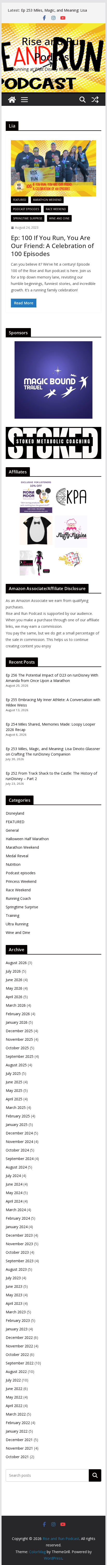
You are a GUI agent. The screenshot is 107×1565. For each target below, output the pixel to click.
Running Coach (18, 898)
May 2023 (14, 1294)
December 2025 (19, 1030)
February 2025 (18, 1116)
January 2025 (17, 1124)
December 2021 (19, 1439)
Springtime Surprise (27, 218)
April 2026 (14, 996)
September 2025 (20, 1056)
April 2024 (14, 1201)
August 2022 (16, 1371)
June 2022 (14, 1388)
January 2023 (17, 1328)
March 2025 (16, 1107)
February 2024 (18, 1218)
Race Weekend (56, 209)
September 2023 (20, 1260)
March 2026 (16, 1005)
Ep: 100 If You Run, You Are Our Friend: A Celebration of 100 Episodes (52, 245)
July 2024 (13, 1175)
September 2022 (20, 1363)
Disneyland (15, 813)
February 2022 (18, 1422)
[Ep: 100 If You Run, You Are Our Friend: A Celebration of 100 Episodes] (53, 168)
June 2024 (14, 1184)
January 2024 (17, 1226)
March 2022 (16, 1414)
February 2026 (18, 1013)
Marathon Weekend (47, 200)
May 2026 (14, 988)
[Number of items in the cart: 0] (53, 81)
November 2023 (19, 1243)
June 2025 (14, 1081)
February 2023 (18, 1320)
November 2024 (19, 1141)
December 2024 (19, 1133)
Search (95, 1475)
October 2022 (17, 1354)
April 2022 (14, 1405)
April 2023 (14, 1303)
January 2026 (17, 1022)
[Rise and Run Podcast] (12, 99)
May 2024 (14, 1192)
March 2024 (16, 1209)
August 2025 (16, 1064)
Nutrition (13, 864)
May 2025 (14, 1090)
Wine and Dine (59, 218)
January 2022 (17, 1431)
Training (12, 915)
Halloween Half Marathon (27, 838)
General (12, 830)
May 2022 (14, 1397)
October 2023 (17, 1252)
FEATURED (19, 200)
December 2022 (19, 1337)
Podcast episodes (26, 209)
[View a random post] (95, 99)
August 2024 (16, 1167)
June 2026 (14, 979)
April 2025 (14, 1099)
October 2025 (17, 1047)
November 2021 (19, 1448)
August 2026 (16, 962)
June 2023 (14, 1286)
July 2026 (13, 971)
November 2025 (19, 1039)
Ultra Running (17, 923)
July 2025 (13, 1073)
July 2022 (13, 1380)
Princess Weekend (21, 881)
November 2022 (19, 1346)
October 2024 (17, 1150)
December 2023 (19, 1235)
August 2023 (16, 1269)
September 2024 (20, 1158)
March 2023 (16, 1311)
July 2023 (13, 1277)
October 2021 (17, 1456)
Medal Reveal (17, 855)
